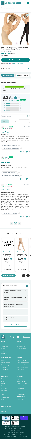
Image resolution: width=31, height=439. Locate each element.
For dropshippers (21, 344)
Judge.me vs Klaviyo (21, 386)
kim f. (6, 157)
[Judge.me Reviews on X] (11, 337)
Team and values (5, 397)
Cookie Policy (14, 436)
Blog (2, 379)
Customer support (5, 362)
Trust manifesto (5, 369)
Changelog (4, 390)
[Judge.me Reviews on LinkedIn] (14, 337)
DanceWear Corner (18, 63)
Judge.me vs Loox (21, 379)
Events (2, 381)
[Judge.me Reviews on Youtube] (18, 337)
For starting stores (21, 346)
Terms (5, 435)
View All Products (8, 275)
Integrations (4, 353)
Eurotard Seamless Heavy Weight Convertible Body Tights (14, 48)
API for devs (4, 388)
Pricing (3, 360)
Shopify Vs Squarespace (22, 367)
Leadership (3, 400)
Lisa (6, 184)
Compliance (23, 435)
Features (3, 348)
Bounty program (20, 399)
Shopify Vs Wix (20, 372)
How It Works (15, 325)
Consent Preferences (23, 436)
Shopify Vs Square (21, 369)
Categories (3, 411)
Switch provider (20, 388)
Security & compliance (6, 365)
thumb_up (21, 152)
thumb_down (27, 152)
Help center (4, 386)
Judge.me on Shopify (22, 360)
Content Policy (6, 436)
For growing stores (21, 348)
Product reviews (5, 344)
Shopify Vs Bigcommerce (23, 362)
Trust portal (4, 367)
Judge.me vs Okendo (22, 383)
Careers (3, 402)
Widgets (3, 351)
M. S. (6, 127)
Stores (2, 409)
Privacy (10, 435)
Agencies (3, 383)
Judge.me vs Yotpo (21, 381)
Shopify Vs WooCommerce (23, 365)
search (28, 9)
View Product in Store (15, 60)
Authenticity (16, 435)
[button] (23, 275)
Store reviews (4, 346)
